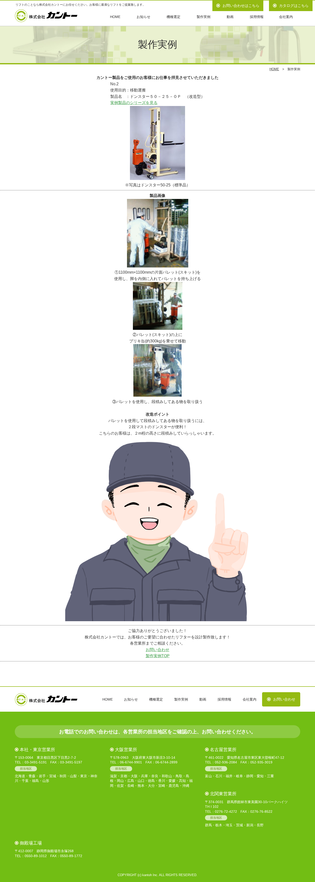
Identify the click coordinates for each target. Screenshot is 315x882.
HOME (115, 17)
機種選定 (173, 17)
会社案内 (286, 17)
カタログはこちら (294, 5)
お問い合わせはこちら (240, 5)
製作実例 (203, 17)
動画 (230, 17)
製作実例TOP (158, 656)
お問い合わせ (157, 650)
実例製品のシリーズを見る (134, 103)
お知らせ (143, 17)
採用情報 (257, 17)
